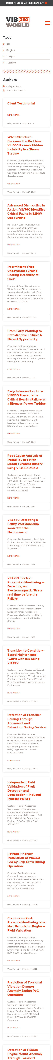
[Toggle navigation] (47, 23)
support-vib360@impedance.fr (25, 2)
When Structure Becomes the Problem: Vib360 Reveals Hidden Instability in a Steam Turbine (25, 145)
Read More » (13, 115)
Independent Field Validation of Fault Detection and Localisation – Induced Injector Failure (24, 790)
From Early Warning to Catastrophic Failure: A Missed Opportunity (24, 335)
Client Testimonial (21, 103)
